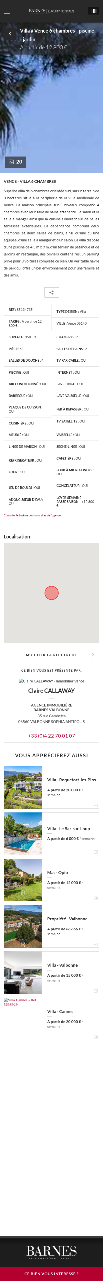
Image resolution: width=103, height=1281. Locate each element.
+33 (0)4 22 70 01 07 (51, 736)
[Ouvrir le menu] (7, 11)
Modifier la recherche (51, 655)
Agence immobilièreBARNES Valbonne (51, 707)
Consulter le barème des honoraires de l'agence (32, 515)
